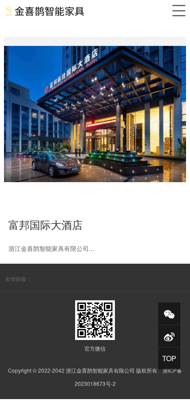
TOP (169, 358)
